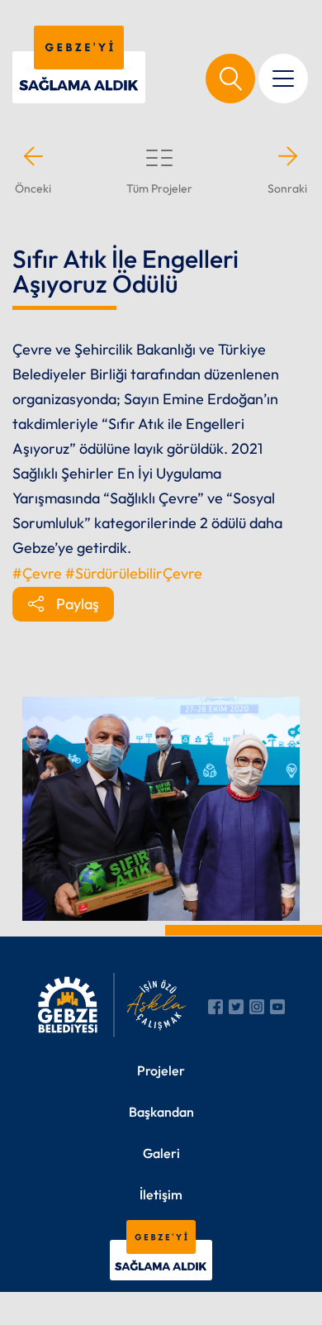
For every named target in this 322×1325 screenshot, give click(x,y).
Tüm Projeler (159, 188)
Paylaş (77, 603)
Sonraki (287, 188)
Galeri (161, 1153)
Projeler (161, 1070)
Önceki (33, 188)
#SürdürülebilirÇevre (133, 573)
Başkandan (161, 1111)
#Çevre (37, 573)
